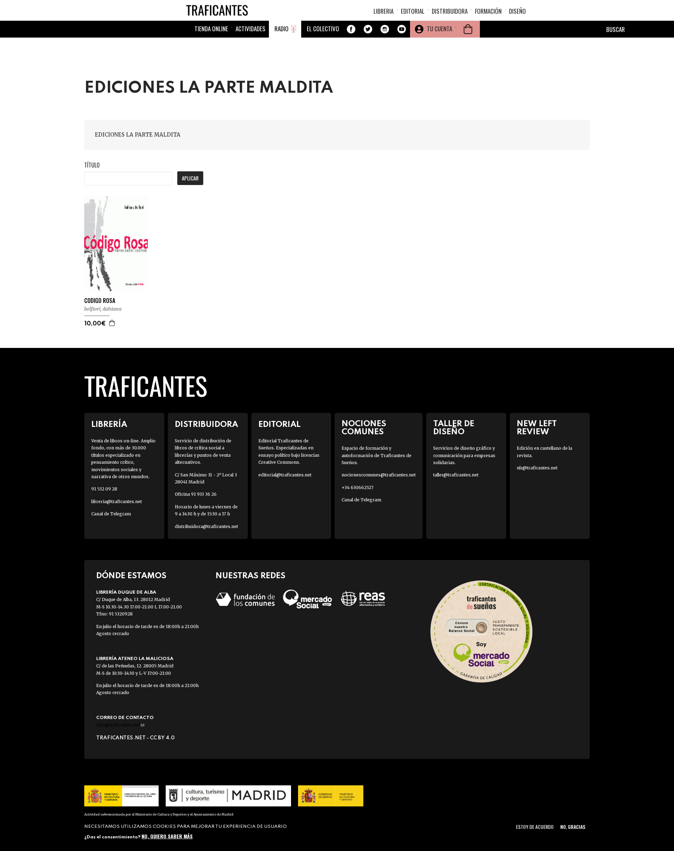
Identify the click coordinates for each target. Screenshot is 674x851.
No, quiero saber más (167, 836)
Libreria (384, 11)
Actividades (250, 28)
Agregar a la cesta (112, 323)
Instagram (384, 29)
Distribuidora (450, 11)
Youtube (401, 29)
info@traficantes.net (120, 724)
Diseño (517, 11)
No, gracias (572, 826)
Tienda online (211, 28)
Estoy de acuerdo (535, 826)
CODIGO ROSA (99, 300)
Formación (488, 11)
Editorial (412, 11)
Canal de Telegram (111, 513)
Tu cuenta (439, 28)
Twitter (367, 29)
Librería (109, 425)
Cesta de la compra (468, 29)
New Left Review (537, 428)
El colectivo (323, 28)
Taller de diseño (453, 428)
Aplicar (190, 178)
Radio (282, 28)
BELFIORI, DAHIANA (102, 309)
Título (92, 165)
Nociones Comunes (364, 428)
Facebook (351, 29)
